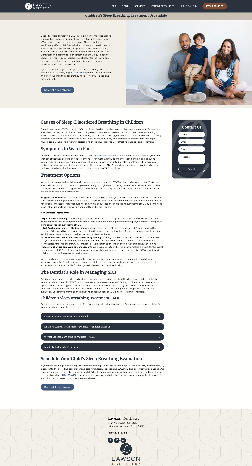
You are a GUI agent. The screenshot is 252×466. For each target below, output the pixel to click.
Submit (191, 169)
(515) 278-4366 (214, 6)
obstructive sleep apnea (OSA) (109, 155)
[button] (102, 316)
